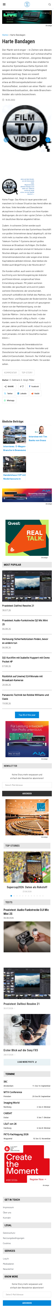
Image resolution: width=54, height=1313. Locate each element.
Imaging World (11, 1102)
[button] (47, 139)
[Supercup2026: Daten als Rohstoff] (27, 867)
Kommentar (10, 372)
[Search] (49, 4)
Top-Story (27, 372)
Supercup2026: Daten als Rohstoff (27, 887)
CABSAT (8, 1113)
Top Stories (12, 845)
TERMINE (10, 1074)
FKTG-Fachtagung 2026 (16, 1134)
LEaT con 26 (10, 1123)
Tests (8, 902)
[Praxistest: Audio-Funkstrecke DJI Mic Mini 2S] (27, 936)
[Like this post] (23, 386)
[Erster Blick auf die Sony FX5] (27, 1029)
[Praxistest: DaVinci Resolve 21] (27, 983)
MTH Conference (13, 1092)
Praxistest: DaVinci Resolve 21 (18, 605)
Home (5, 34)
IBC (5, 1081)
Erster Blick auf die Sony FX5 (21, 1050)
